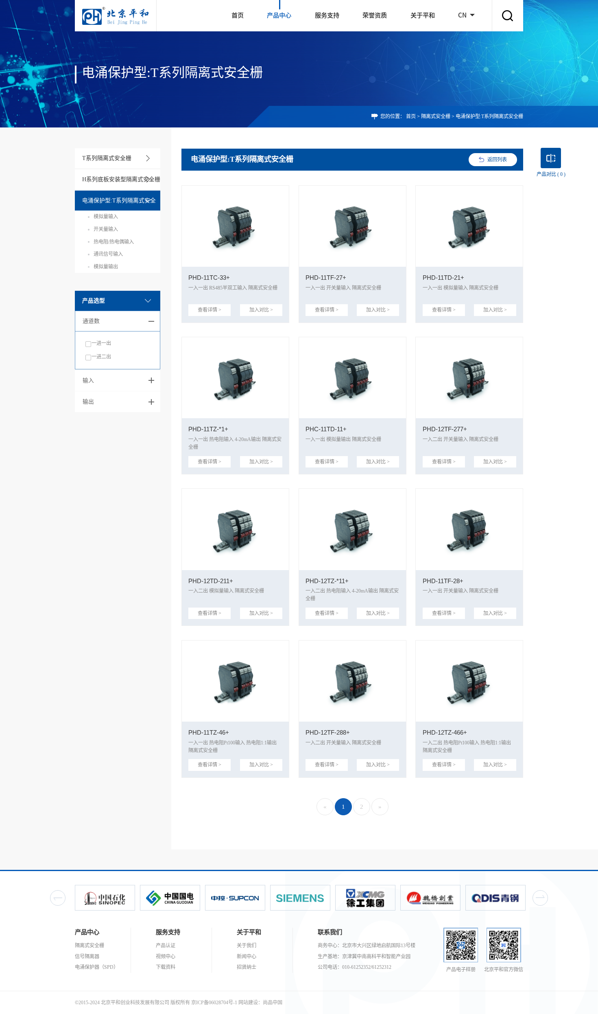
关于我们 (246, 945)
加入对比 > (261, 310)
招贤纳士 (246, 967)
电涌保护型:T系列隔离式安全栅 (119, 204)
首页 (237, 15)
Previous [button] (57, 898)
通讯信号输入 (108, 254)
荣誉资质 (374, 15)
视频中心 (165, 956)
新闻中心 (246, 956)
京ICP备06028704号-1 (214, 1002)
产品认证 (165, 945)
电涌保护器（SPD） (96, 967)
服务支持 (327, 15)
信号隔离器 (87, 956)
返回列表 (497, 159)
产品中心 (279, 15)
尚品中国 (272, 1002)
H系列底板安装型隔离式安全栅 (121, 179)
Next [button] (540, 898)
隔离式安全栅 (435, 116)
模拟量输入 (106, 216)
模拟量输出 (106, 267)
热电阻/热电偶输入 (114, 242)
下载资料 (165, 967)
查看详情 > (209, 310)
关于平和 (422, 15)
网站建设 (248, 1002)
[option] (104, 898)
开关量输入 (106, 229)
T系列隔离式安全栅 (106, 158)
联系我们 (330, 931)
